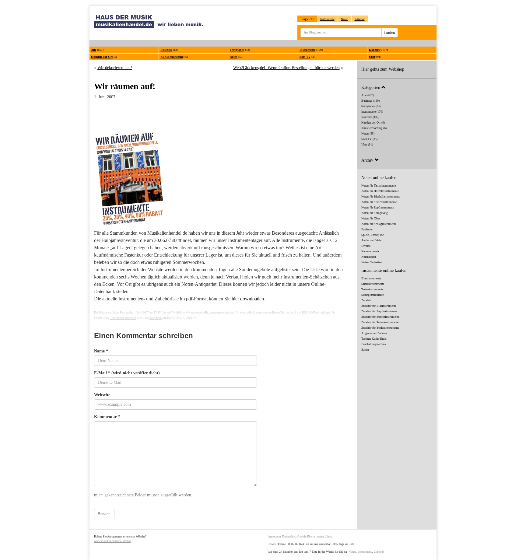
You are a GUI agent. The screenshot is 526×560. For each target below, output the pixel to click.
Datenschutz (289, 536)
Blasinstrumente (371, 278)
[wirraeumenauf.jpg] (218, 178)
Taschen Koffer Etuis (374, 338)
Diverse (365, 245)
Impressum (274, 536)
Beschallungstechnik (373, 344)
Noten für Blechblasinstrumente (380, 196)
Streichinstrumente (372, 283)
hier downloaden (248, 298)
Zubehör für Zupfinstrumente (379, 311)
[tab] (396, 87)
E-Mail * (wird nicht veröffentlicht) (127, 373)
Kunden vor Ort (102, 56)
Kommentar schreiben (123, 318)
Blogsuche (307, 19)
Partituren (367, 229)
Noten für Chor (370, 218)
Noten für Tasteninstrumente (378, 185)
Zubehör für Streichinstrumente (380, 316)
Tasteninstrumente (372, 289)
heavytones (237, 49)
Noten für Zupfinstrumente (377, 207)
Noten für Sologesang (374, 213)
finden (389, 32)
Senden (104, 514)
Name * (101, 351)
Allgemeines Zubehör (374, 333)
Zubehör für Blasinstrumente (378, 305)
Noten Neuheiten (371, 262)
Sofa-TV (305, 56)
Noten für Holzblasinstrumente (380, 191)
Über (372, 56)
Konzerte (374, 49)
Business (166, 49)
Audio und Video (371, 240)
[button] (396, 87)
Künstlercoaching (172, 56)
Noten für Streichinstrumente (379, 202)
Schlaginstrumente (372, 294)
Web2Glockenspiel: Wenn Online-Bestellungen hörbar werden (286, 67)
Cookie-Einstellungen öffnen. (315, 536)
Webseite (102, 395)
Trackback (155, 318)
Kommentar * (107, 417)
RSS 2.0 (307, 312)
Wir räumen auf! (124, 86)
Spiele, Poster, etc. (372, 234)
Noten (344, 19)
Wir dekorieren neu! (114, 67)
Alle (93, 49)
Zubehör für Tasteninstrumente (379, 322)
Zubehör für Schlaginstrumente (380, 327)
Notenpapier (368, 256)
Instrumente (327, 19)
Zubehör (360, 19)
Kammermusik (370, 251)
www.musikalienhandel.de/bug (113, 541)
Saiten (365, 349)
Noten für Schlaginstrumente (378, 224)
